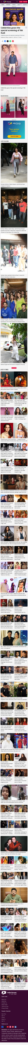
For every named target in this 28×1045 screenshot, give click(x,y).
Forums (8, 4)
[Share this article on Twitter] (8, 41)
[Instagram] (10, 1027)
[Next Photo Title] (23, 64)
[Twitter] (5, 1027)
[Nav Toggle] (1, 1)
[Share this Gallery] (2, 41)
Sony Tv (4, 1019)
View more (14, 367)
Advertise (4, 1001)
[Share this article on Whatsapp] (10, 41)
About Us (4, 999)
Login (21, 1)
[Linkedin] (15, 1027)
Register (25, 1)
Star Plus (4, 1014)
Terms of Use (5, 1006)
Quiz (19, 4)
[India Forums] (7, 2)
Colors (3, 1017)
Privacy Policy (5, 1008)
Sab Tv (3, 1021)
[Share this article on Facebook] (5, 41)
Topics (13, 4)
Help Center (4, 1004)
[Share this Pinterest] (13, 41)
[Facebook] (2, 1027)
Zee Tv (3, 1015)
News (3, 4)
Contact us (4, 1003)
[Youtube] (8, 1027)
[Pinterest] (13, 1027)
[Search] (17, 1)
